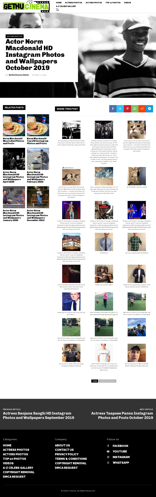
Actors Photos (14, 36)
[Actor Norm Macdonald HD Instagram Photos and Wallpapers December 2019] (38, 197)
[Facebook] (113, 108)
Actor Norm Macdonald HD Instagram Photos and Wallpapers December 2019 (37, 215)
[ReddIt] (142, 108)
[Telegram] (149, 108)
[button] (57, 9)
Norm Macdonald (107, 381)
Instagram (121, 457)
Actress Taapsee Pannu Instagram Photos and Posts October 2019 (122, 415)
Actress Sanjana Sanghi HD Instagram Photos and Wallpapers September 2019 (38, 415)
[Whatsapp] (108, 463)
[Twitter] (120, 108)
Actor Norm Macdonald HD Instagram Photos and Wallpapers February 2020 (37, 177)
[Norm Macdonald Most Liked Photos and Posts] (14, 125)
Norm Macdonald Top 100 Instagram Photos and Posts (37, 141)
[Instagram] (108, 457)
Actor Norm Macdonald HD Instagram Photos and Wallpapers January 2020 (13, 215)
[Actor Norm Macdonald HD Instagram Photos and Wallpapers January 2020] (14, 197)
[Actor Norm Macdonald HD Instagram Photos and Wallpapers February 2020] (38, 159)
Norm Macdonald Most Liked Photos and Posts (13, 141)
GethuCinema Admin (19, 75)
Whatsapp (121, 462)
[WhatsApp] (134, 108)
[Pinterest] (127, 108)
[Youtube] (108, 451)
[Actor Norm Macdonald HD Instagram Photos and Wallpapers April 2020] (14, 159)
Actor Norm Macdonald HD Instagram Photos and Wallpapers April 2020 (13, 177)
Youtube (120, 451)
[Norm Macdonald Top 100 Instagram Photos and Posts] (38, 125)
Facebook (120, 446)
